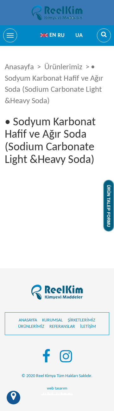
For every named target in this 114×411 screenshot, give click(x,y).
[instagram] (66, 358)
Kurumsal (52, 320)
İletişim (88, 326)
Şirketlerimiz (81, 320)
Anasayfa (19, 67)
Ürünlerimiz (63, 67)
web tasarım (57, 388)
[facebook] (46, 358)
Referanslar (62, 326)
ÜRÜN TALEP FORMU (109, 205)
